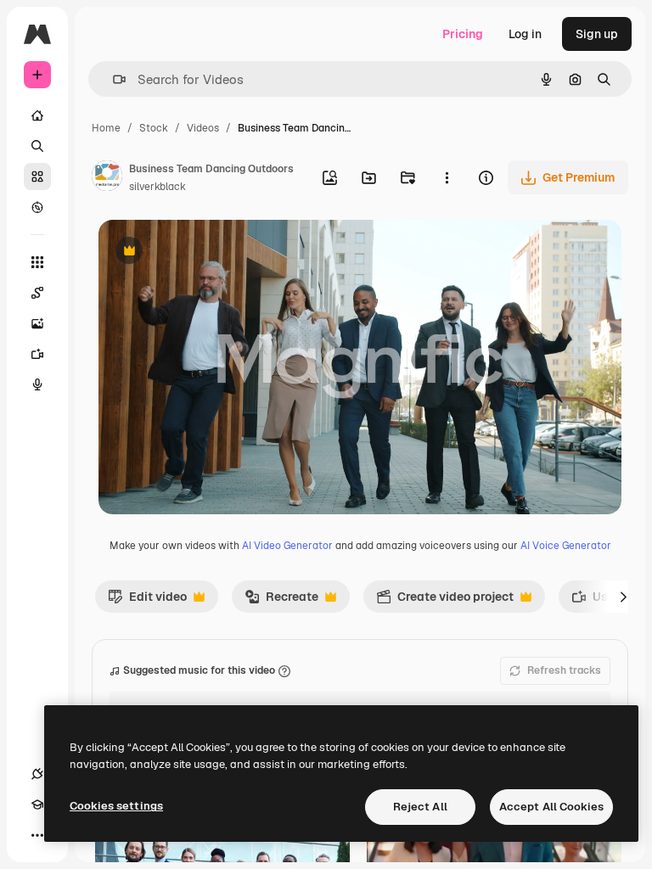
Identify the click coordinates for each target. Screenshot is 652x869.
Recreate (281, 601)
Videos (203, 128)
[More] (37, 835)
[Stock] (37, 176)
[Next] (623, 596)
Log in (525, 34)
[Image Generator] (37, 323)
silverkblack (157, 186)
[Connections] (37, 774)
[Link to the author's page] (107, 178)
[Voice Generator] (37, 384)
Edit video (147, 601)
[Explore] (37, 207)
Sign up (597, 34)
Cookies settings (116, 806)
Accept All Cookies (551, 806)
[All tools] (37, 262)
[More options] (447, 177)
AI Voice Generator (565, 545)
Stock (153, 128)
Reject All (420, 806)
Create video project (445, 601)
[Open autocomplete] (112, 79)
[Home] (37, 115)
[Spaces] (37, 292)
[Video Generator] (37, 353)
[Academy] (37, 804)
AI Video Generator (287, 545)
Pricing (462, 34)
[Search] (37, 146)
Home (106, 128)
